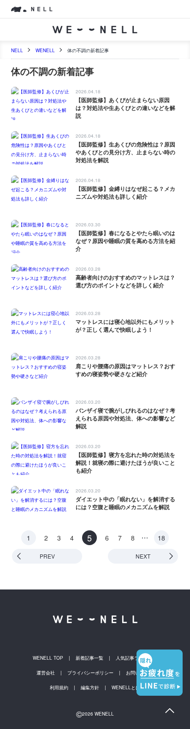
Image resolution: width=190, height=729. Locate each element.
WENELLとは (126, 687)
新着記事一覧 (89, 658)
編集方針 (90, 687)
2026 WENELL (95, 714)
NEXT (143, 556)
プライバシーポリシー (90, 672)
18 (161, 537)
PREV (47, 556)
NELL (17, 50)
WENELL (45, 50)
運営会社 (45, 672)
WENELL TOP (48, 658)
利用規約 (59, 687)
